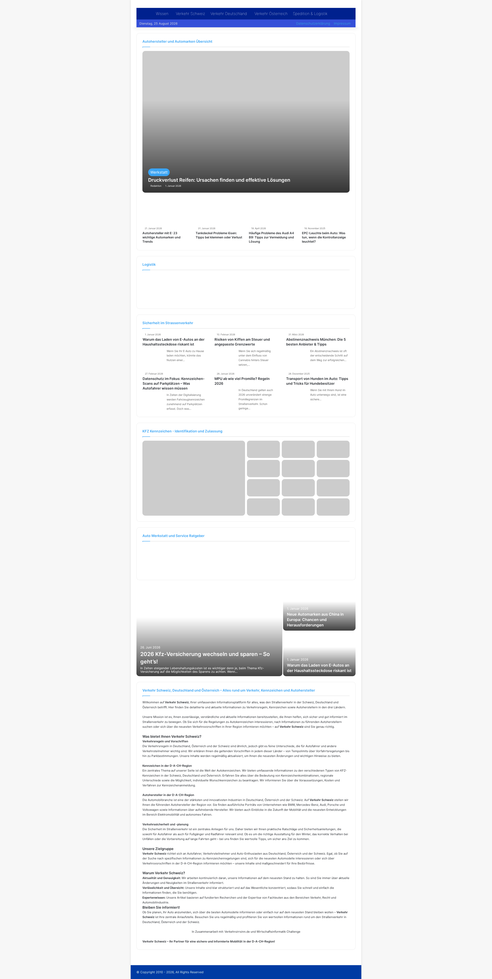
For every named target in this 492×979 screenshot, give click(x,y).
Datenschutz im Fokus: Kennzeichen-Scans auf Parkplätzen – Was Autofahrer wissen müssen (173, 383)
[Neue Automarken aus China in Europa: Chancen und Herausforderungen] (319, 608)
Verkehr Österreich (271, 13)
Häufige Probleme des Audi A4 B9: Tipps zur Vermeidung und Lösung (271, 237)
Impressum (342, 23)
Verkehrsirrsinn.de (237, 931)
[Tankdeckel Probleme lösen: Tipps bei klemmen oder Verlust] (219, 211)
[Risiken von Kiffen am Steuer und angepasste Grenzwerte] (225, 356)
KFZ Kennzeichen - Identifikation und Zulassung (182, 431)
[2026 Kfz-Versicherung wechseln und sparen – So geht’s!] (209, 631)
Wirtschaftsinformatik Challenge (278, 931)
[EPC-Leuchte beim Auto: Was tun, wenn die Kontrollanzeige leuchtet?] (325, 211)
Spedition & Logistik (310, 13)
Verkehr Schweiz (190, 13)
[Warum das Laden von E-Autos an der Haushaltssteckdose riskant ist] (153, 356)
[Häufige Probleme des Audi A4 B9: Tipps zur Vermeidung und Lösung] (272, 211)
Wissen (162, 13)
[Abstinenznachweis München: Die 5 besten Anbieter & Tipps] (296, 356)
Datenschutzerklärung (313, 23)
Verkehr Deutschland (228, 13)
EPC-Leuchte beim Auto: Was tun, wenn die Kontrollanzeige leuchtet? (324, 237)
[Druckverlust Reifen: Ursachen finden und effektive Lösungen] (245, 122)
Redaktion (155, 185)
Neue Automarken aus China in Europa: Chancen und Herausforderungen (315, 619)
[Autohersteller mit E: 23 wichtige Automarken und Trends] (166, 211)
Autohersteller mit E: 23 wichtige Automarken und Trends (161, 237)
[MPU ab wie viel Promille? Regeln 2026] (225, 395)
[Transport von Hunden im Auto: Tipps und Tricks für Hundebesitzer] (296, 395)
